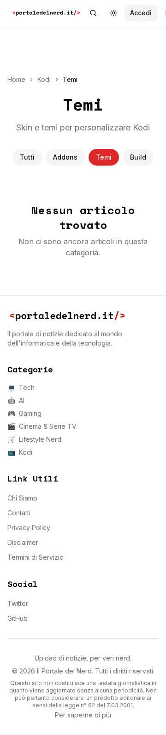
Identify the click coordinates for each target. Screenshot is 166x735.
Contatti (18, 513)
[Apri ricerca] (93, 13)
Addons (65, 157)
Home (16, 79)
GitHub (17, 618)
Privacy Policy (28, 527)
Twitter (17, 603)
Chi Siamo (22, 498)
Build (138, 157)
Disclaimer (22, 542)
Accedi (141, 13)
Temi (104, 157)
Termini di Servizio (35, 557)
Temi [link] (70, 79)
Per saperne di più (83, 715)
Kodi (44, 79)
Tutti (27, 157)
